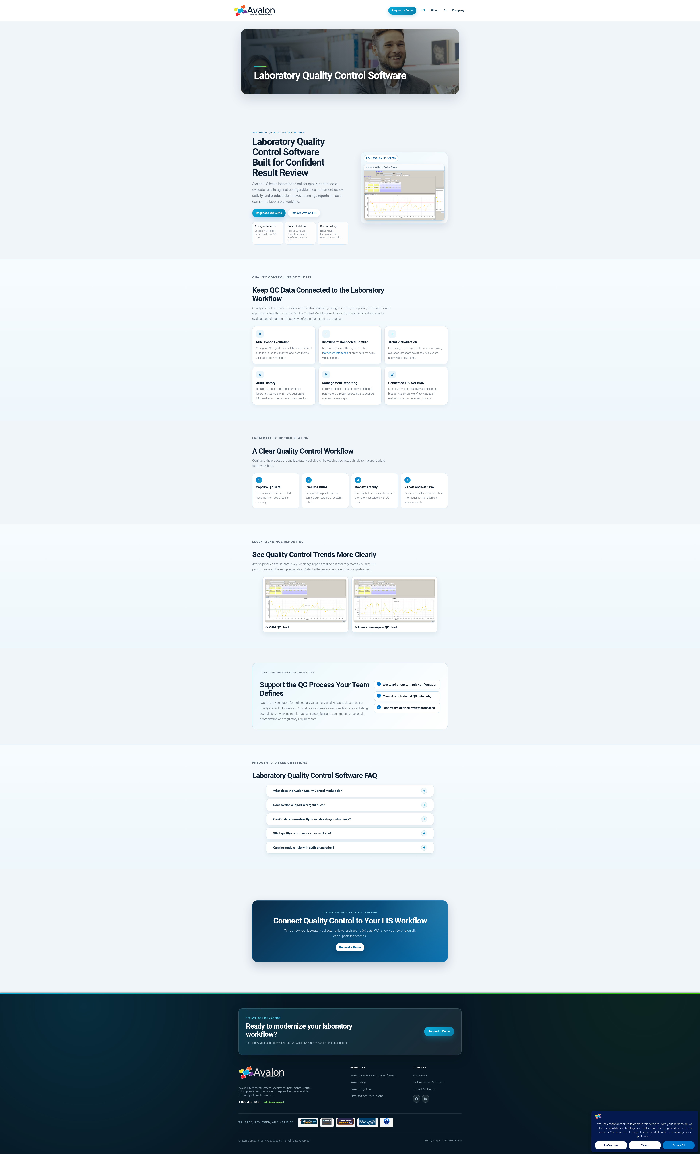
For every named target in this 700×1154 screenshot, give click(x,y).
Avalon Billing (358, 1082)
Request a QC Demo (269, 213)
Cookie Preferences (452, 1140)
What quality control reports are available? (302, 833)
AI (445, 10)
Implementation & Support (428, 1082)
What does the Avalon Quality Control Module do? (307, 791)
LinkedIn (425, 1099)
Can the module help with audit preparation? (303, 847)
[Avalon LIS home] (261, 1072)
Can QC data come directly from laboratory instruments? (312, 819)
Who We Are (420, 1075)
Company (458, 10)
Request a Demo (402, 10)
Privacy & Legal (432, 1140)
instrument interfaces (335, 353)
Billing (434, 10)
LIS (423, 10)
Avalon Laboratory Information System (373, 1075)
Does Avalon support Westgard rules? (299, 805)
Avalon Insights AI (361, 1089)
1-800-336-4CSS (249, 1102)
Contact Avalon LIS (424, 1089)
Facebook (416, 1099)
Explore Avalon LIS (304, 213)
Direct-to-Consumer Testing (366, 1096)
